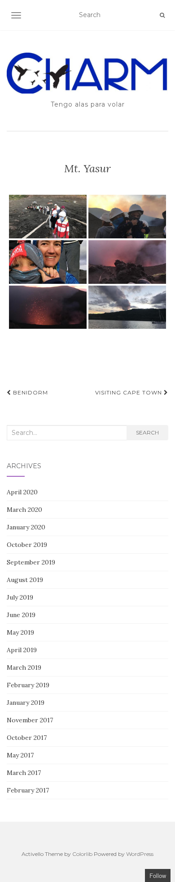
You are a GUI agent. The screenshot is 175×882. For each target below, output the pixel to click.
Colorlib (82, 854)
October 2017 (27, 738)
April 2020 (22, 492)
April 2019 (22, 650)
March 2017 (24, 773)
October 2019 (27, 545)
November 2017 (30, 720)
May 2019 (20, 632)
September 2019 (31, 562)
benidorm (29, 392)
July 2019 (20, 597)
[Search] (162, 15)
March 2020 (24, 510)
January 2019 (25, 702)
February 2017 (28, 790)
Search (147, 432)
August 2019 (25, 580)
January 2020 (26, 527)
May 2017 (20, 755)
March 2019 (24, 667)
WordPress (139, 854)
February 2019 (28, 685)
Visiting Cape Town (129, 392)
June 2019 (21, 615)
